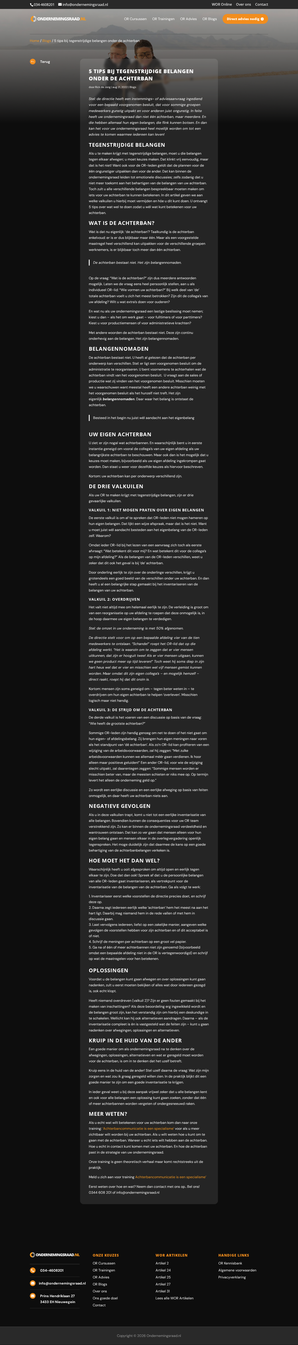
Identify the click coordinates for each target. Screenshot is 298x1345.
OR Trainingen (104, 1270)
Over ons (243, 5)
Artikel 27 (163, 1284)
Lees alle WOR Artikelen (175, 1298)
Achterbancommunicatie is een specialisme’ (170, 1177)
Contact (261, 5)
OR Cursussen (104, 1263)
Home (34, 40)
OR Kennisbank (230, 1263)
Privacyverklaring (232, 1277)
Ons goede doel (105, 1298)
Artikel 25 (163, 1277)
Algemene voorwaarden (237, 1270)
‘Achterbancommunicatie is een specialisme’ (138, 1128)
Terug (45, 61)
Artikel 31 (163, 1291)
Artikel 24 (163, 1270)
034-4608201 (44, 4)
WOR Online (222, 5)
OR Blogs (100, 1284)
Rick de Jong (103, 87)
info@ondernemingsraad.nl (62, 1283)
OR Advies (101, 1277)
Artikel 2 (162, 1263)
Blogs (46, 40)
